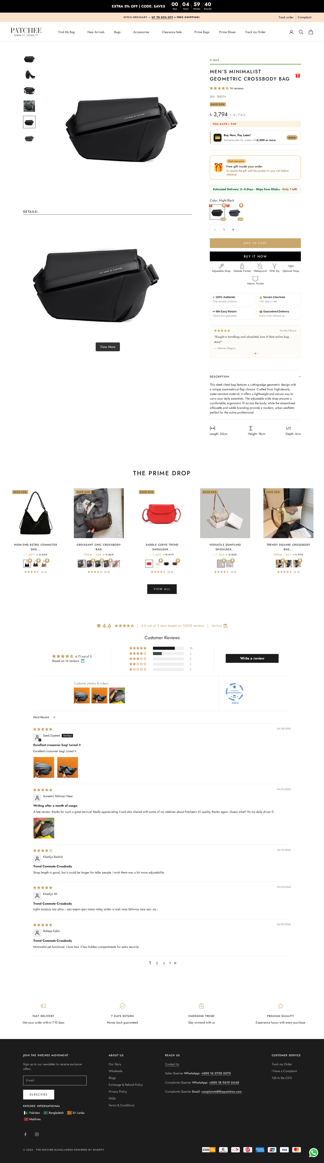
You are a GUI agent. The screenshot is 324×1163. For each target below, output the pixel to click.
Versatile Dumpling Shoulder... (225, 547)
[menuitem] (68, 31)
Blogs (112, 1078)
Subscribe (39, 1094)
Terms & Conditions (121, 1105)
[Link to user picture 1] (43, 767)
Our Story (115, 1064)
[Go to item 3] (29, 90)
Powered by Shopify (89, 1150)
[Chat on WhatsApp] (313, 1152)
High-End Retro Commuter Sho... (35, 547)
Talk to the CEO (282, 1078)
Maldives (35, 1119)
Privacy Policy (118, 1091)
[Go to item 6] (29, 138)
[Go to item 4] (29, 106)
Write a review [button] (252, 658)
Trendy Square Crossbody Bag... (288, 547)
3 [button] (164, 963)
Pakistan (34, 1112)
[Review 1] (253, 353)
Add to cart (255, 243)
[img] (42, 729)
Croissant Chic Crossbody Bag (99, 547)
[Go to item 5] (29, 122)
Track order (286, 17)
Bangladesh (56, 1112)
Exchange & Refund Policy (126, 1084)
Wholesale (115, 1071)
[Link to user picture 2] (67, 767)
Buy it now (255, 256)
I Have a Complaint (284, 1071)
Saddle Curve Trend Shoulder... (162, 547)
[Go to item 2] (29, 74)
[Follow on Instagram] (37, 1134)
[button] (220, 88)
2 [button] (157, 963)
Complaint (304, 17)
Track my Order (282, 1064)
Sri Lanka (78, 1112)
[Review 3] (258, 353)
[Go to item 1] (29, 58)
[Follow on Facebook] (25, 1134)
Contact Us (172, 1064)
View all (162, 589)
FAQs (112, 1098)
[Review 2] (255, 353)
